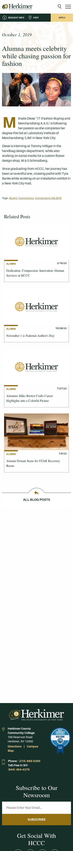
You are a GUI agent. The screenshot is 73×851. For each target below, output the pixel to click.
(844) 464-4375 (19, 769)
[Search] (59, 7)
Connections (26, 198)
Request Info (16, 17)
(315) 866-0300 (29, 761)
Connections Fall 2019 (48, 198)
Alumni (13, 198)
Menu (68, 7)
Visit (36, 17)
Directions (14, 746)
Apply (62, 17)
